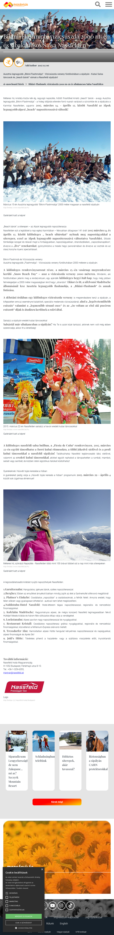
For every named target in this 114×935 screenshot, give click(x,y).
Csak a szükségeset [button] (23, 923)
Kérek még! (57, 802)
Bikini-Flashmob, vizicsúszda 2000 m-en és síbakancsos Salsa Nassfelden (66, 84)
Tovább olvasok (22, 888)
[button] (24, 928)
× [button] (42, 869)
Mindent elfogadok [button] (23, 916)
